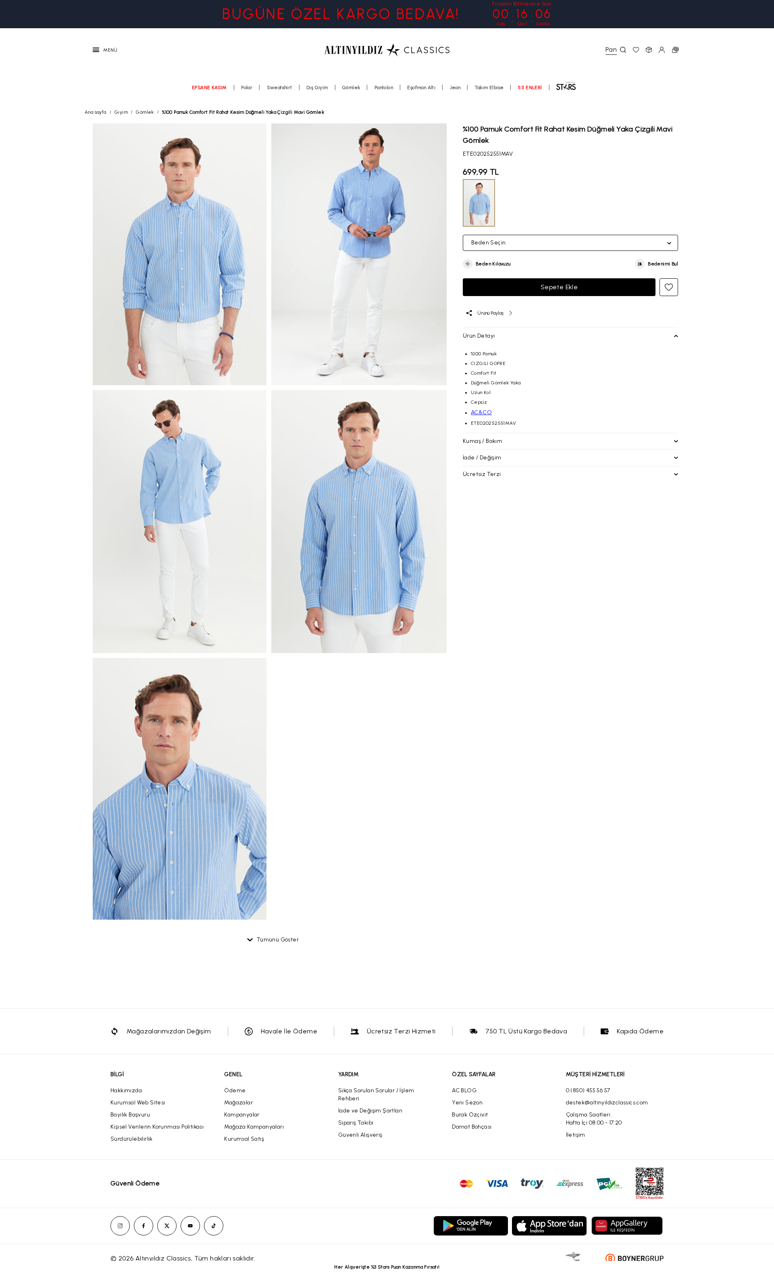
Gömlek (351, 87)
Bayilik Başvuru (130, 1114)
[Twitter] (167, 1225)
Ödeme (235, 1090)
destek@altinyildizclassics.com (607, 1102)
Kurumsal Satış (244, 1138)
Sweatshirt (279, 87)
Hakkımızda (126, 1090)
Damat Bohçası (471, 1126)
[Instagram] (120, 1225)
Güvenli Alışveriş (360, 1134)
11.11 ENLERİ (530, 87)
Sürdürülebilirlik (131, 1138)
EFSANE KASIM (209, 87)
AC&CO (481, 412)
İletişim (575, 1134)
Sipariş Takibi (356, 1122)
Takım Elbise (489, 87)
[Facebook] (143, 1225)
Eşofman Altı (421, 87)
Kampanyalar (241, 1114)
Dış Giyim (317, 87)
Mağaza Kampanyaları (254, 1126)
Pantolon (384, 87)
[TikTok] (213, 1225)
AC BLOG (464, 1090)
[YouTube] (190, 1225)
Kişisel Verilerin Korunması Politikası (157, 1126)
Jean (455, 87)
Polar (246, 87)
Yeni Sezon (467, 1102)
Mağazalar (238, 1102)
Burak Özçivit (470, 1114)
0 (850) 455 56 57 (588, 1090)
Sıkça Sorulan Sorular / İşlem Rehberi (376, 1094)
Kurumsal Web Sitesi (137, 1102)
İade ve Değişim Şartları (370, 1110)
